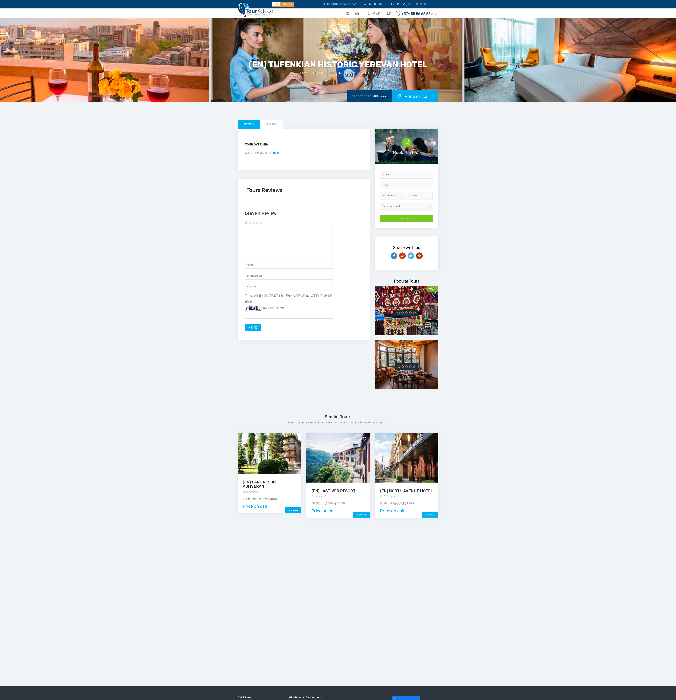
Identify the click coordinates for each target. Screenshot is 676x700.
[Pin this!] (419, 255)
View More (292, 510)
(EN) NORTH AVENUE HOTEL (406, 491)
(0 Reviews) (380, 96)
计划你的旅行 (373, 13)
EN (273, 153)
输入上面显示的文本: (273, 308)
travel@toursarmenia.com (341, 4)
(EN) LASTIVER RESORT (333, 491)
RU (278, 153)
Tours (314, 73)
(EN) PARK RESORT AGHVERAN (260, 484)
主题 (388, 13)
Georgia (287, 4)
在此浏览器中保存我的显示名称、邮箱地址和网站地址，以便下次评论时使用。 (292, 295)
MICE (276, 4)
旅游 (357, 13)
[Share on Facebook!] (394, 255)
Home (304, 73)
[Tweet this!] (411, 255)
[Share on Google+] (402, 255)
